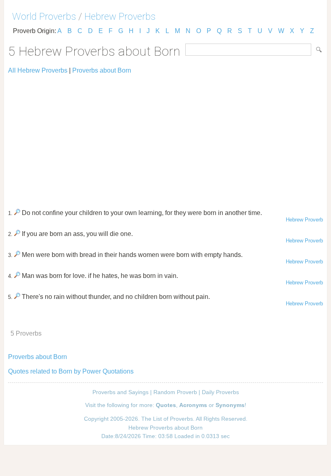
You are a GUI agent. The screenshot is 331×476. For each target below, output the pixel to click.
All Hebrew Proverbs (37, 70)
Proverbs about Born (101, 70)
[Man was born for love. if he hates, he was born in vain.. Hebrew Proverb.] (17, 275)
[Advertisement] (165, 137)
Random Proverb (175, 392)
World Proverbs (44, 16)
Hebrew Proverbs (119, 16)
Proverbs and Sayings (120, 392)
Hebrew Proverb (304, 220)
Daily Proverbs (220, 392)
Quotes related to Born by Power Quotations (71, 371)
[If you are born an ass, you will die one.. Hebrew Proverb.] (17, 233)
